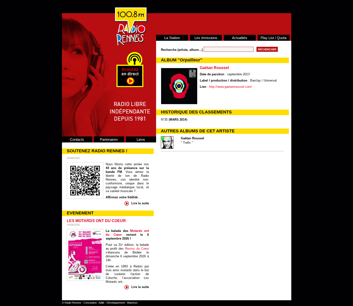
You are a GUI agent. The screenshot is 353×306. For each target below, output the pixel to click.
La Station (172, 38)
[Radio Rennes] (131, 45)
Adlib (101, 302)
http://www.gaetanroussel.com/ (230, 86)
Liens (141, 139)
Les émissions (206, 38)
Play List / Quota (273, 38)
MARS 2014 (178, 119)
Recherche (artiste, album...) (182, 50)
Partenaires (109, 139)
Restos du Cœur (137, 248)
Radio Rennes (73, 302)
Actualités (239, 38)
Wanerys (132, 302)
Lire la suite (140, 203)
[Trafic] (167, 147)
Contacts (77, 139)
